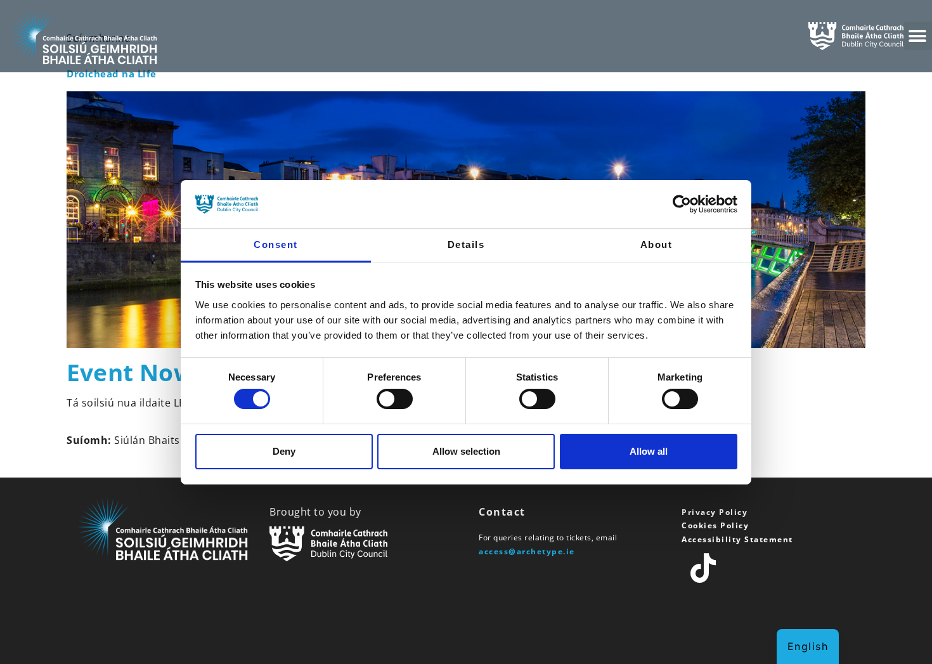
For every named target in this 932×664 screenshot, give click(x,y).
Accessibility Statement (737, 539)
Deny (284, 451)
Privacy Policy (715, 512)
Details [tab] (466, 244)
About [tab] (656, 244)
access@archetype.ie (527, 551)
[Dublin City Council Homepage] (364, 543)
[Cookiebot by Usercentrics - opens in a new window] (681, 204)
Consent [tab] (276, 244)
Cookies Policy (715, 525)
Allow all (649, 451)
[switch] (395, 399)
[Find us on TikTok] (703, 568)
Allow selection (466, 451)
